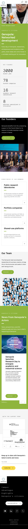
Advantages (7, 490)
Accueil (3, 25)
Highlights (7, 493)
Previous (21, 402)
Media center (14, 520)
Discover (6, 272)
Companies (14, 522)
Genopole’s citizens (13, 496)
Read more (7, 138)
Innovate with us (12, 503)
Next (24, 402)
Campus (5, 487)
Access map (14, 524)
